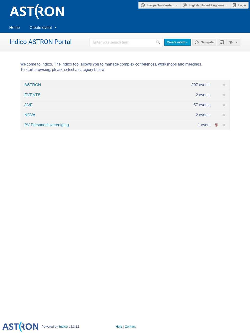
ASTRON (32, 84)
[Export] (222, 42)
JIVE (28, 104)
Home (14, 27)
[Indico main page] (32, 11)
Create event (41, 27)
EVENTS (32, 94)
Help (119, 326)
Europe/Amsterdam (160, 5)
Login (242, 5)
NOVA (29, 114)
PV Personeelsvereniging (46, 124)
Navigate (207, 42)
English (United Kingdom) (206, 5)
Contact (130, 326)
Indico (63, 326)
